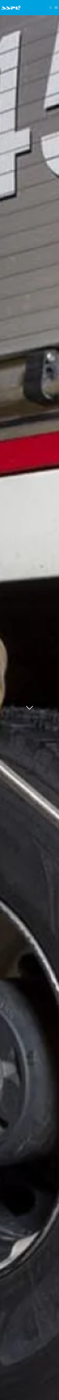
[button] (50, 7)
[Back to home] (11, 7)
